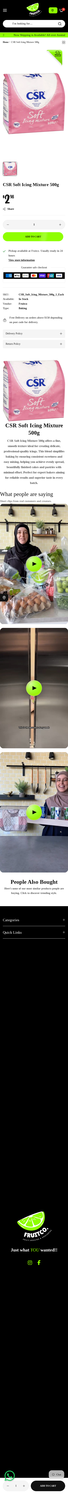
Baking (23, 308)
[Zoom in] (58, 54)
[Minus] (8, 225)
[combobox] (34, 23)
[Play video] (34, 564)
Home (5, 42)
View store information (21, 260)
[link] (34, 391)
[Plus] (60, 225)
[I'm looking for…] (59, 23)
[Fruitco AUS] (34, 9)
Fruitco (23, 303)
